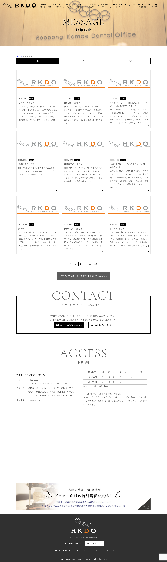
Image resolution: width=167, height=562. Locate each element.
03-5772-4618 (103, 324)
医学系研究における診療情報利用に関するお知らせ (83, 276)
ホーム (19, 56)
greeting (98, 551)
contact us (96, 543)
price (78, 551)
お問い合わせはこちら (71, 324)
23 (95, 263)
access (110, 551)
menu (68, 551)
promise (57, 551)
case (86, 551)
